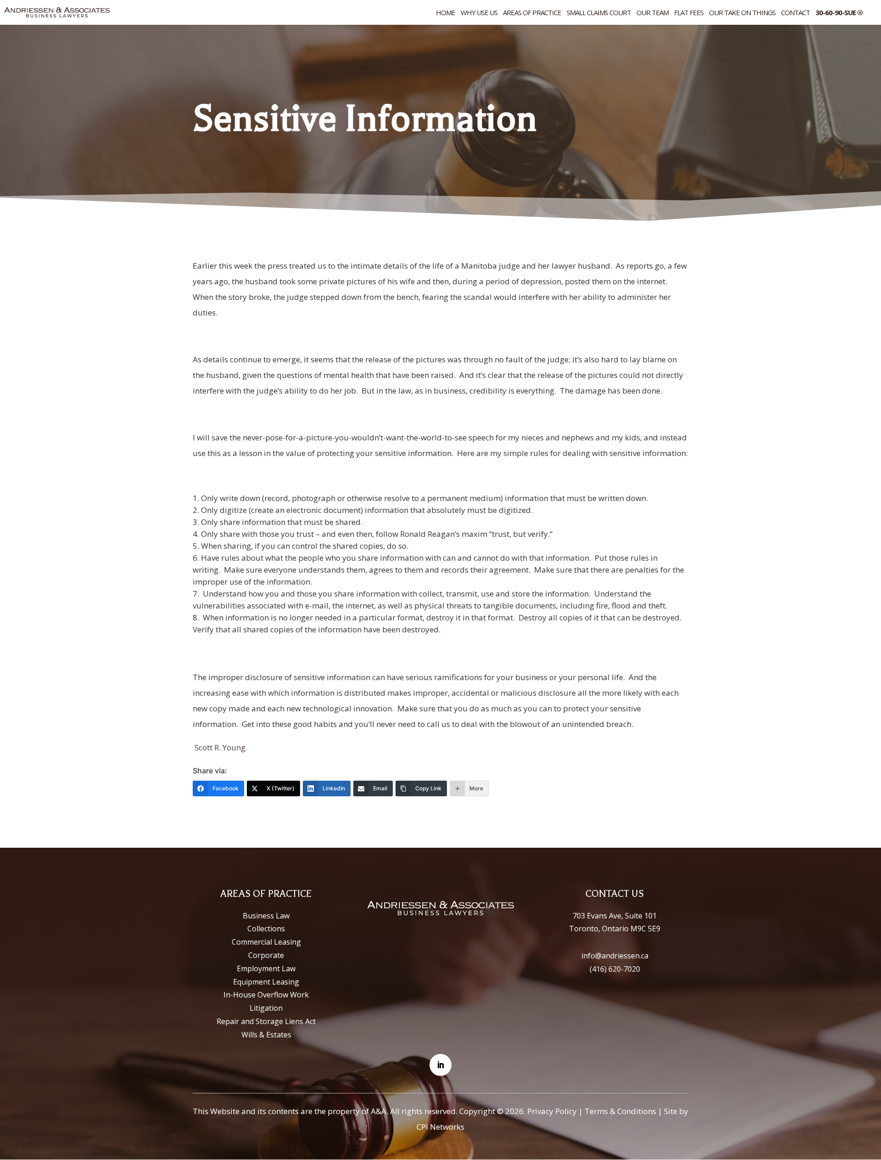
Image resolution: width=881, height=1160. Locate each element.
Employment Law (266, 968)
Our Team (652, 13)
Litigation (266, 1008)
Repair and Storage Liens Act (266, 1021)
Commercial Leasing (266, 942)
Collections (266, 928)
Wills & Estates (266, 1035)
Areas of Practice (532, 13)
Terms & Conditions (620, 1111)
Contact (795, 13)
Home (445, 13)
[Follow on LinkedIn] (440, 1065)
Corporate (266, 955)
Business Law (266, 916)
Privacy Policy (552, 1111)
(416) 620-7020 (615, 969)
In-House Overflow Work (266, 995)
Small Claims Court (599, 13)
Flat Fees (688, 13)
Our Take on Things (742, 13)
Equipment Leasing (266, 982)
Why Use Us (479, 13)
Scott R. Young (220, 747)
